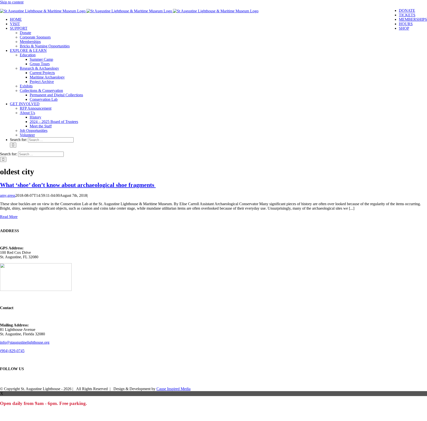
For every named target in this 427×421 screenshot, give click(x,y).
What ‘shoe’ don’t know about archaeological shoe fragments (78, 185)
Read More (9, 217)
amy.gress (7, 195)
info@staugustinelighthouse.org (24, 342)
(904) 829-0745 (12, 351)
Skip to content (11, 2)
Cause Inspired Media (173, 389)
